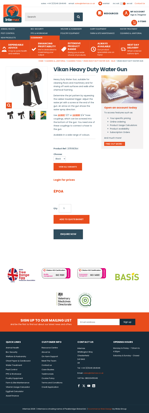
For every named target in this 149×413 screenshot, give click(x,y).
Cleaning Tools (74, 61)
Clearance (36, 37)
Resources (111, 13)
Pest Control (8, 33)
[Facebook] (78, 386)
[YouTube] (88, 386)
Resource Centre (50, 347)
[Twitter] (83, 386)
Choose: (58, 154)
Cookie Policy (48, 378)
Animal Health (8, 29)
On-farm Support (50, 356)
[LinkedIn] (93, 386)
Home (41, 61)
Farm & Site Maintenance (102, 33)
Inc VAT (116, 3)
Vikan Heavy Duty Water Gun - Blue (99, 61)
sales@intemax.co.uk (85, 3)
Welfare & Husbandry (71, 29)
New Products (8, 37)
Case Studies (48, 369)
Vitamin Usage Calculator (18, 387)
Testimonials (48, 374)
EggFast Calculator (15, 391)
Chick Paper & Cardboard (18, 360)
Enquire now (68, 234)
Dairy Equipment (98, 29)
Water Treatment (128, 29)
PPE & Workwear (39, 33)
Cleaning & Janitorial (131, 33)
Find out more (115, 143)
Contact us (47, 365)
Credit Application (50, 387)
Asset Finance (12, 395)
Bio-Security (37, 29)
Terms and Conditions (52, 382)
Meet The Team (49, 360)
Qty (55, 208)
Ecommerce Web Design (100, 408)
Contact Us (140, 3)
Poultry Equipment (70, 33)
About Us (46, 352)
